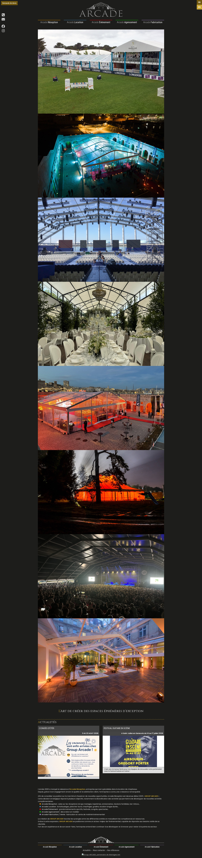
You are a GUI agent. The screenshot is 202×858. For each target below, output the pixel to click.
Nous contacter (99, 850)
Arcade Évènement (50, 809)
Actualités (87, 850)
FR (199, 2)
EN (199, 7)
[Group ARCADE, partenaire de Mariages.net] (101, 855)
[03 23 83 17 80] (3, 15)
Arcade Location (49, 806)
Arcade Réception (49, 804)
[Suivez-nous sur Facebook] (3, 27)
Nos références (113, 850)
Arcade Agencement (50, 812)
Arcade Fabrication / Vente (53, 814)
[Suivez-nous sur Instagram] (3, 31)
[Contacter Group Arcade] (3, 20)
